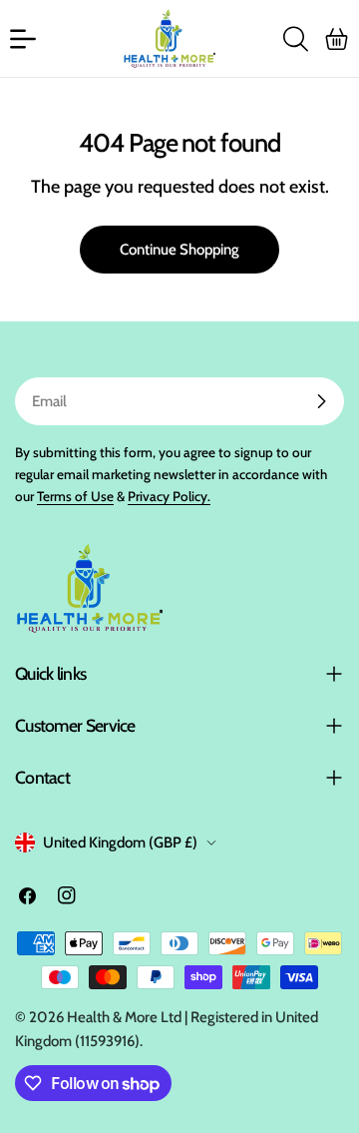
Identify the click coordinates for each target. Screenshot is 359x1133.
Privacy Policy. (169, 496)
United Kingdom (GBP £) (120, 842)
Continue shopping (179, 250)
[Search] (295, 39)
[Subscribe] (321, 401)
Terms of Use (75, 496)
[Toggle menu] (23, 39)
